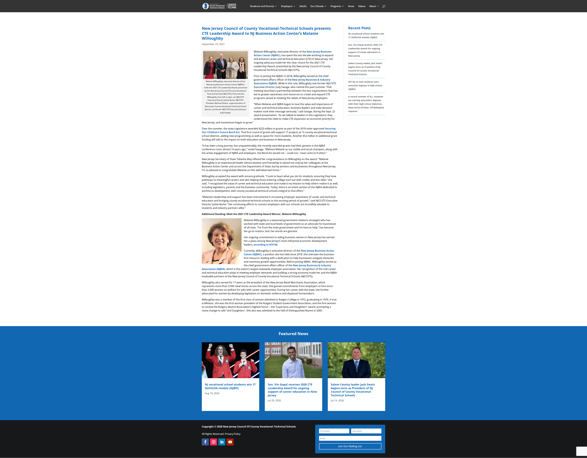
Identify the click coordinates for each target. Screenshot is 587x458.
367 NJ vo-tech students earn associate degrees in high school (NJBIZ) (365, 85)
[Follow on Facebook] (205, 441)
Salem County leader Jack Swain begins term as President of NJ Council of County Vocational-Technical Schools (353, 390)
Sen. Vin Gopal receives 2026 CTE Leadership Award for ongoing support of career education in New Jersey (292, 390)
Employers (286, 6)
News (351, 6)
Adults (302, 6)
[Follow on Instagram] (213, 441)
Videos (361, 6)
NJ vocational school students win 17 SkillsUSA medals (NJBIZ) (230, 386)
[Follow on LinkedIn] (221, 441)
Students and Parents (262, 6)
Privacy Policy (232, 434)
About (372, 6)
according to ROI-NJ (265, 244)
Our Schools (317, 6)
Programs (336, 6)
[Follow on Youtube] (230, 441)
